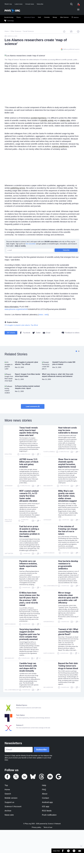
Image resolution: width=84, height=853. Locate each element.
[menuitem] (8, 17)
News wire (9, 815)
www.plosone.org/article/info (16, 309)
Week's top (8, 4)
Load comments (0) (33, 406)
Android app (47, 802)
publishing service (17, 188)
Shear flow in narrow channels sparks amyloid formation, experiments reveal (67, 463)
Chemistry (47, 17)
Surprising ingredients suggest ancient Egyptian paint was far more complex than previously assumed (29, 634)
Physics (18, 17)
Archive (8, 811)
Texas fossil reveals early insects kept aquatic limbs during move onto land (28, 431)
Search (8, 794)
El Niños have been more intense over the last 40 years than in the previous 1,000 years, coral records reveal (29, 599)
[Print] (78, 31)
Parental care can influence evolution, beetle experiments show (28, 565)
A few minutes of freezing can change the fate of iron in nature (67, 530)
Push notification (49, 815)
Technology (10, 20)
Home (7, 789)
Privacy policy (36, 827)
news (41, 315)
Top (6, 785)
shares (11, 333)
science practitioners (60, 146)
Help (44, 785)
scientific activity (46, 120)
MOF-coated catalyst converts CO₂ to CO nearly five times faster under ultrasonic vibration (29, 496)
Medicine (76, 17)
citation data (65, 120)
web (46, 315)
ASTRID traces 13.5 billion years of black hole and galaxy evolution (28, 463)
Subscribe (40, 4)
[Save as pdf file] (71, 31)
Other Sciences (64, 17)
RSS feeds (47, 811)
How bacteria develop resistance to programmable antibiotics (68, 565)
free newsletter (31, 244)
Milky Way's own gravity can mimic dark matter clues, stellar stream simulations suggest (67, 496)
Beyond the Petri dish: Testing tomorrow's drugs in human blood (68, 666)
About (44, 794)
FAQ (44, 789)
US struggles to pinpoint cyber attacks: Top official (21, 325)
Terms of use (48, 827)
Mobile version (11, 798)
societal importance (39, 118)
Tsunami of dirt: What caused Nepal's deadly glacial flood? (68, 632)
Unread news (29, 4)
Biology (55, 17)
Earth (39, 17)
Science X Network (54, 823)
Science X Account (13, 806)
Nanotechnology (8, 17)
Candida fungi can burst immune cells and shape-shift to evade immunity (28, 667)
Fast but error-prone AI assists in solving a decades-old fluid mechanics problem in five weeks (29, 531)
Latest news (18, 4)
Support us (9, 802)
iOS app (45, 806)
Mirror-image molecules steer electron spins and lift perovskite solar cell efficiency (68, 598)
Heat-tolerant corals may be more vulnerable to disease (68, 430)
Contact (45, 798)
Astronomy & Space (29, 17)
